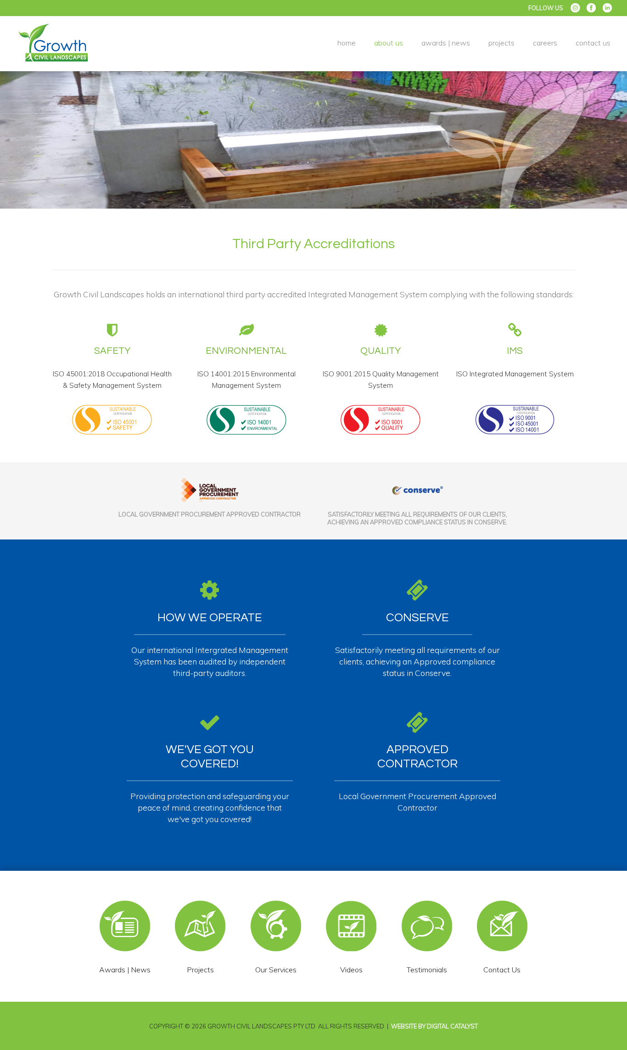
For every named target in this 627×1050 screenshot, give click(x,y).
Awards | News (445, 42)
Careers (545, 42)
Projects (501, 42)
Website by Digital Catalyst (434, 1026)
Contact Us (593, 42)
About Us (388, 42)
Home (346, 42)
